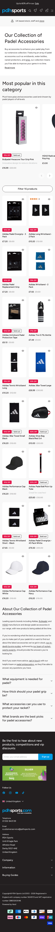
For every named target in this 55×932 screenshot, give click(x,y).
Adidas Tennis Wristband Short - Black (14, 541)
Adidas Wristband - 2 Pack (38, 285)
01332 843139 (9, 821)
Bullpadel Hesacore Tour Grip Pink (18, 159)
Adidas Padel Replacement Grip (10, 285)
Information (8, 867)
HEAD (5, 625)
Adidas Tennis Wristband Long (14, 386)
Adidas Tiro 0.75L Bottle (40, 335)
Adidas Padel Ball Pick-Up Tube (40, 487)
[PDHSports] (14, 10)
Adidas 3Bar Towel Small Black (13, 437)
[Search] (30, 11)
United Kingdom (13, 801)
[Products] (52, 11)
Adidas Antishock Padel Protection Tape (13, 336)
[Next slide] (50, 176)
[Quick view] (36, 107)
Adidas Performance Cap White (13, 592)
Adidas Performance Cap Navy (40, 592)
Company (7, 860)
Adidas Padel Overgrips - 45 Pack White (40, 541)
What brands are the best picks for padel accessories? (22, 718)
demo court (31, 21)
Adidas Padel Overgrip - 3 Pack (14, 235)
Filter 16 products (27, 188)
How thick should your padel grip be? (24, 693)
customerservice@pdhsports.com (18, 829)
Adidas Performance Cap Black (13, 487)
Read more (10, 67)
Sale (37, 3)
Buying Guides (10, 875)
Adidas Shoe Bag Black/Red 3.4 (36, 437)
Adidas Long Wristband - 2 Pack (40, 235)
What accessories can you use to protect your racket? (24, 706)
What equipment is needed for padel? (22, 681)
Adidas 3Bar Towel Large (40, 385)
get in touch (34, 660)
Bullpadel (43, 621)
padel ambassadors (25, 664)
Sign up (45, 756)
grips (28, 60)
